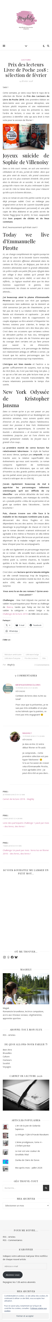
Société (6, 1063)
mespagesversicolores (28, 684)
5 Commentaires (41, 664)
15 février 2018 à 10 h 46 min (27, 688)
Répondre (20, 691)
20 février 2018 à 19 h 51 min (14, 795)
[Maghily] (26, 21)
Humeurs (7, 1060)
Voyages (7, 1066)
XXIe (44, 658)
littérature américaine (13, 654)
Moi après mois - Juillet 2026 (28, 1167)
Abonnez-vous (13, 1274)
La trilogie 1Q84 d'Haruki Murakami (32, 1134)
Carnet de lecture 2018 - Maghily (18, 799)
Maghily (11, 664)
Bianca (10, 607)
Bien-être (7, 1049)
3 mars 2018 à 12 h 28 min (12, 818)
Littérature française (12, 658)
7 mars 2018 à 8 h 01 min (12, 846)
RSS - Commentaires (12, 1240)
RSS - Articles (9, 1035)
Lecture (26, 60)
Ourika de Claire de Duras (27, 1160)
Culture (6, 1056)
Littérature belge (32, 654)
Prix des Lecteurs (31, 658)
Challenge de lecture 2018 (15, 613)
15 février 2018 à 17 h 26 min (33, 736)
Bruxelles (7, 1053)
